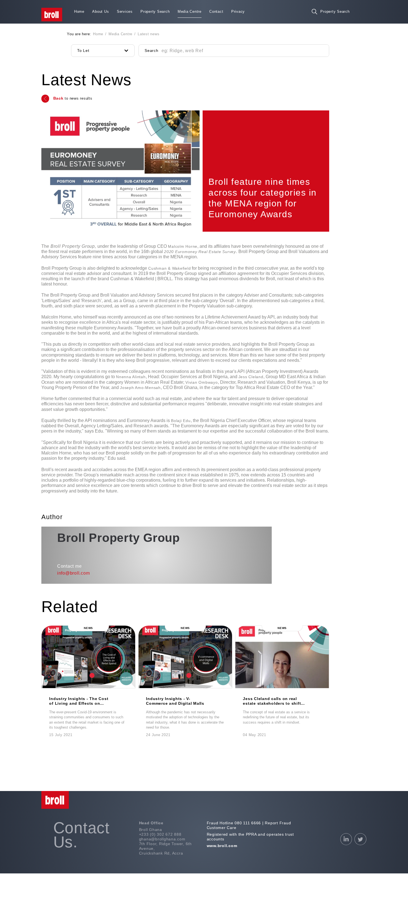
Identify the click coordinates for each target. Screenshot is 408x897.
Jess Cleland (250, 377)
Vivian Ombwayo (201, 382)
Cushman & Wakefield (169, 268)
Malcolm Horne (182, 246)
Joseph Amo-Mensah (140, 387)
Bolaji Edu (181, 420)
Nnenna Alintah (131, 377)
